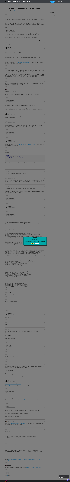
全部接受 (33, 243)
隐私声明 (27, 241)
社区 (56, 1)
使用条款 (29, 241)
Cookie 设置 (36, 243)
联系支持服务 (52, 1)
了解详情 (37, 239)
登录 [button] (61, 1)
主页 (8, 1)
